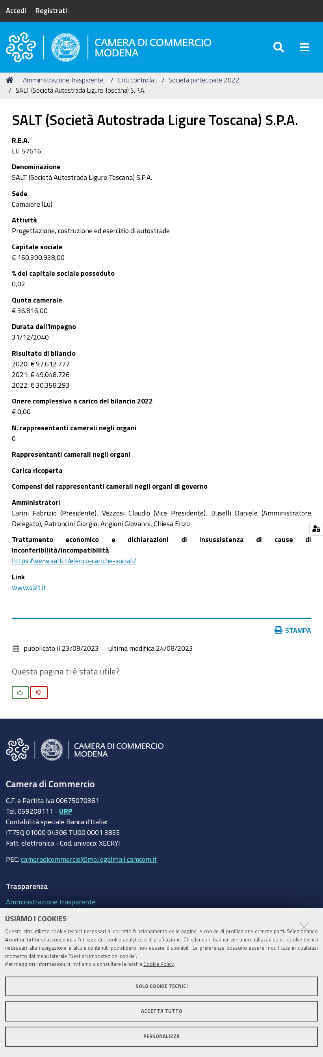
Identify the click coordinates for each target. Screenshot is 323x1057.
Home (11, 80)
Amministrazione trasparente (50, 901)
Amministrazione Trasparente (63, 80)
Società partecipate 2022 (204, 80)
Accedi (16, 10)
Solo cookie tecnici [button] (162, 986)
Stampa (298, 630)
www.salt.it (29, 587)
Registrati (51, 10)
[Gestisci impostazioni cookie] (316, 529)
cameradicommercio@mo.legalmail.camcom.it (89, 859)
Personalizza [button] (161, 1036)
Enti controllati (138, 80)
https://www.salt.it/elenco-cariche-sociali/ (74, 560)
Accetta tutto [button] (161, 1011)
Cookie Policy (158, 964)
